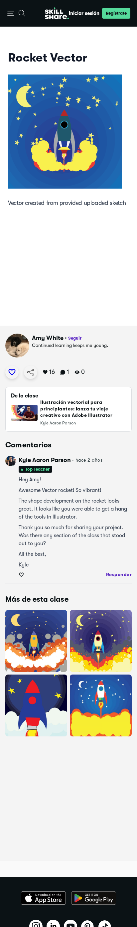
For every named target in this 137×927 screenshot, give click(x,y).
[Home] (57, 13)
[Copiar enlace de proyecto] (30, 372)
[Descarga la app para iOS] (43, 898)
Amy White (48, 338)
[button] (11, 13)
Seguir (74, 338)
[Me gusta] (12, 372)
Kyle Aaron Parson (45, 460)
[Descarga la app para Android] (93, 898)
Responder (119, 574)
